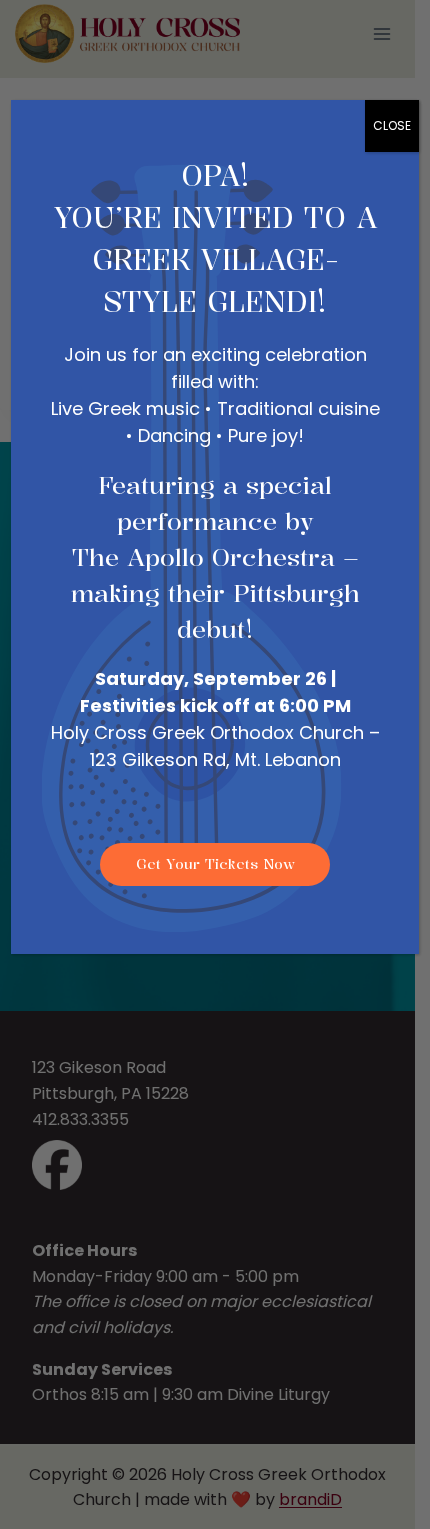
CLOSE (392, 125)
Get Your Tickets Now (215, 863)
